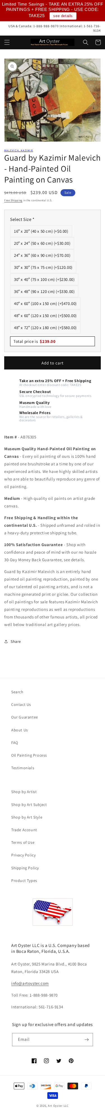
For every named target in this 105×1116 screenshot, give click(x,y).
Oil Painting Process (29, 755)
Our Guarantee (24, 717)
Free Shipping (13, 200)
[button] (7, 42)
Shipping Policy (25, 867)
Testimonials (22, 767)
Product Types (24, 880)
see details (63, 16)
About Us (19, 730)
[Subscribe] (86, 1039)
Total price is (34, 341)
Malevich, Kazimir (18, 150)
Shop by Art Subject (29, 804)
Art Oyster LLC (58, 1106)
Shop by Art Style (26, 817)
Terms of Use (22, 842)
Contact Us (21, 704)
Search (17, 691)
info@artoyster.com (30, 983)
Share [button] (16, 641)
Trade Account (24, 829)
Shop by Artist (24, 791)
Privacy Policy (23, 855)
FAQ (14, 742)
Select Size (22, 219)
